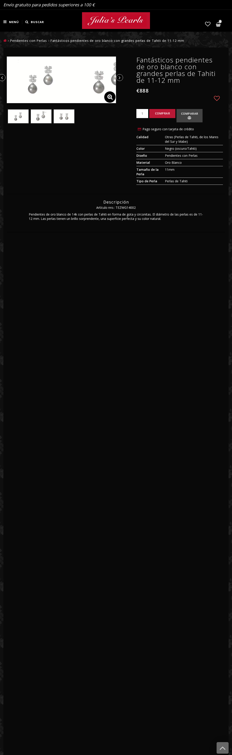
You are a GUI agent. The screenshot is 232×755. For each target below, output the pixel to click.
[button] (207, 24)
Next (119, 77)
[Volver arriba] (223, 750)
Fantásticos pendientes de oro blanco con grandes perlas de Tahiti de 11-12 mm (117, 40)
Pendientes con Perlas (28, 40)
